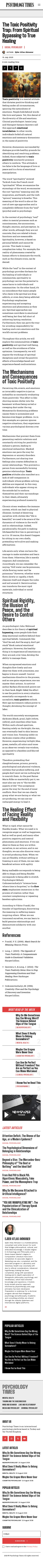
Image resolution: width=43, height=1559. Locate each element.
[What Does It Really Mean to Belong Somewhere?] (8, 1037)
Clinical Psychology (24, 1075)
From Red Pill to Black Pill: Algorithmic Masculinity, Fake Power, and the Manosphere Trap (20, 1178)
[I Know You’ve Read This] (8, 1084)
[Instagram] (6, 1306)
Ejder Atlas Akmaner (24, 52)
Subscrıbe (20, 1541)
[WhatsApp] (21, 68)
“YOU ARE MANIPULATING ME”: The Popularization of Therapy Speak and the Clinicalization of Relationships (20, 1207)
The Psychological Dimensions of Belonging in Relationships (19, 1149)
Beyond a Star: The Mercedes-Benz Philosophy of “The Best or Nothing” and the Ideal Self (21, 1163)
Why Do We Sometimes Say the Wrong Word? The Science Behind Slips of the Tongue (28, 1019)
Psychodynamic (22, 1086)
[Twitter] (10, 68)
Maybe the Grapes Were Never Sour (25, 1051)
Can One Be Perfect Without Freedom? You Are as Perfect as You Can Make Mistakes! (28, 1067)
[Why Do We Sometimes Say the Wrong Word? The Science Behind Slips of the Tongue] (8, 1019)
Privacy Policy (32, 1546)
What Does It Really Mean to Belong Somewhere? (26, 1036)
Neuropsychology (23, 1027)
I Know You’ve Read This (28, 1082)
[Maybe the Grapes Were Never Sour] (8, 1052)
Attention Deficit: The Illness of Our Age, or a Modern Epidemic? (21, 1137)
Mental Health (22, 1043)
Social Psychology (11, 1143)
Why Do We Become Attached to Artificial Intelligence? (19, 1192)
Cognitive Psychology (25, 1056)
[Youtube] (24, 1438)
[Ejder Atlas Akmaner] (4, 52)
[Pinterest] (15, 68)
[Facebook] (4, 68)
